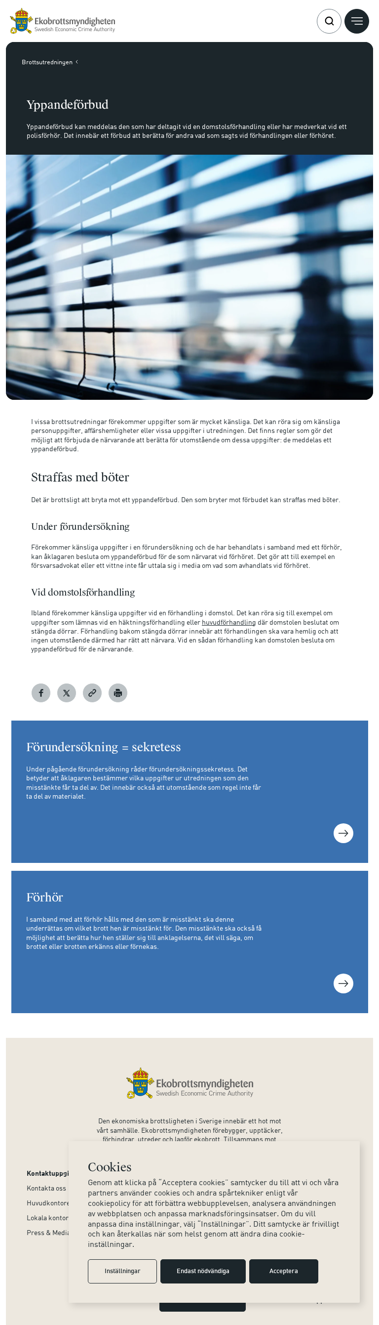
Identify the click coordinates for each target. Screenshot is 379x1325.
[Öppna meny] (356, 21)
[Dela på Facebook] (41, 693)
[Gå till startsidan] (62, 21)
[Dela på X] (66, 693)
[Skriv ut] (118, 693)
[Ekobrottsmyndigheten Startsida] (189, 1083)
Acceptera (283, 1272)
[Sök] (329, 21)
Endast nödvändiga (203, 1272)
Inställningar (123, 1272)
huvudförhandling (229, 622)
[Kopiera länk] (92, 693)
